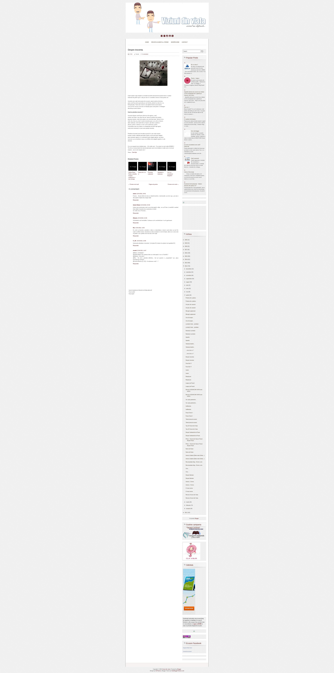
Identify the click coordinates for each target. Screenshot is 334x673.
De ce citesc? (194, 64)
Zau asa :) (186, 107)
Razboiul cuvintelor (190, 330)
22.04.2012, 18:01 (141, 193)
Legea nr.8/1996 (197, 624)
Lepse (187, 370)
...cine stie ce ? (190, 350)
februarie (188, 505)
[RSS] (172, 35)
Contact (185, 42)
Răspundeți (136, 200)
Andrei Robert (136, 205)
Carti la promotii (195, 158)
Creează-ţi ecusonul (187, 651)
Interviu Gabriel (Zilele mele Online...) (195, 455)
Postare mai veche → (173, 184)
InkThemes (158, 670)
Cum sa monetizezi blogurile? (170, 174)
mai (187, 291)
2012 (186, 266)
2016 (186, 253)
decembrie (189, 269)
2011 (186, 512)
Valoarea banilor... (190, 343)
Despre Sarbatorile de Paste (193, 432)
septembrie (189, 278)
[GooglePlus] (164, 35)
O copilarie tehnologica (190, 119)
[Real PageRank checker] (187, 636)
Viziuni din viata (166, 669)
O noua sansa (189, 488)
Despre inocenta (135, 50)
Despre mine (175, 42)
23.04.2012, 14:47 (141, 250)
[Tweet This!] (134, 152)
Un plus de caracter (191, 304)
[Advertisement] (153, 310)
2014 (186, 259)
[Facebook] (162, 35)
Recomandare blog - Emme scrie (194, 462)
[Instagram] (167, 35)
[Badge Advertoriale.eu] (194, 631)
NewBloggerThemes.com (178, 670)
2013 (186, 262)
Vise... (187, 468)
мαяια (134, 193)
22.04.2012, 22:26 (142, 218)
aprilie (187, 295)
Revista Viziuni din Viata (192, 494)
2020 (186, 239)
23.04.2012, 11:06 (140, 227)
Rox (134, 227)
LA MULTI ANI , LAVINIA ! (192, 324)
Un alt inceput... (190, 317)
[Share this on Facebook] (132, 152)
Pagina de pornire (153, 184)
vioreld (135, 250)
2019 (186, 243)
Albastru (135, 218)
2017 (186, 249)
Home (147, 42)
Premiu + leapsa (195, 78)
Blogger (197, 518)
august (188, 282)
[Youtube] (170, 35)
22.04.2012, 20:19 (145, 205)
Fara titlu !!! (189, 363)
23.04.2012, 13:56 (141, 240)
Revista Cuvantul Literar (159, 42)
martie (188, 502)
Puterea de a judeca (191, 298)
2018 (186, 246)
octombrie (188, 275)
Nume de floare (189, 448)
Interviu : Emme (190, 481)
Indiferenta (188, 406)
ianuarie (188, 508)
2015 (186, 256)
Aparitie (188, 337)
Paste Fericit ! (189, 412)
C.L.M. (134, 240)
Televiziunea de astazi (191, 419)
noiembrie (188, 272)
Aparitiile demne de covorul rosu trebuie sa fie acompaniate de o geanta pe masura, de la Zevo (194, 93)
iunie (187, 288)
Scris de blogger (195, 131)
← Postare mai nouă (133, 184)
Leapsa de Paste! (190, 383)
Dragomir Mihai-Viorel (187, 647)
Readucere (188, 376)
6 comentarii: (145, 54)
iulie (187, 285)
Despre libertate (190, 475)
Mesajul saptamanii (190, 311)
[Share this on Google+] (136, 152)
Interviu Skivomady (189, 172)
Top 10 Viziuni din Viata (192, 425)
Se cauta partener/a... (191, 399)
